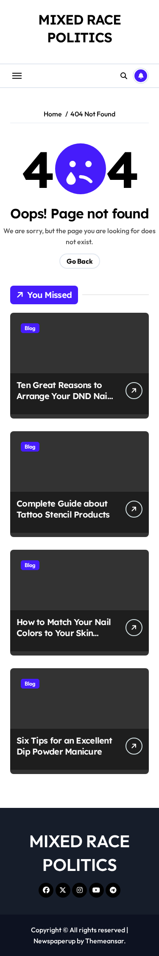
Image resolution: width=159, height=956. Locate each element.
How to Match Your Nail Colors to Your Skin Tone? (64, 633)
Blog (30, 328)
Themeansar (104, 941)
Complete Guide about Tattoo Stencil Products (63, 509)
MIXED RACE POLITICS (79, 28)
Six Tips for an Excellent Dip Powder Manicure (64, 746)
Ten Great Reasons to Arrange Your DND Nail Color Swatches (63, 396)
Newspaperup (54, 941)
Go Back (80, 261)
